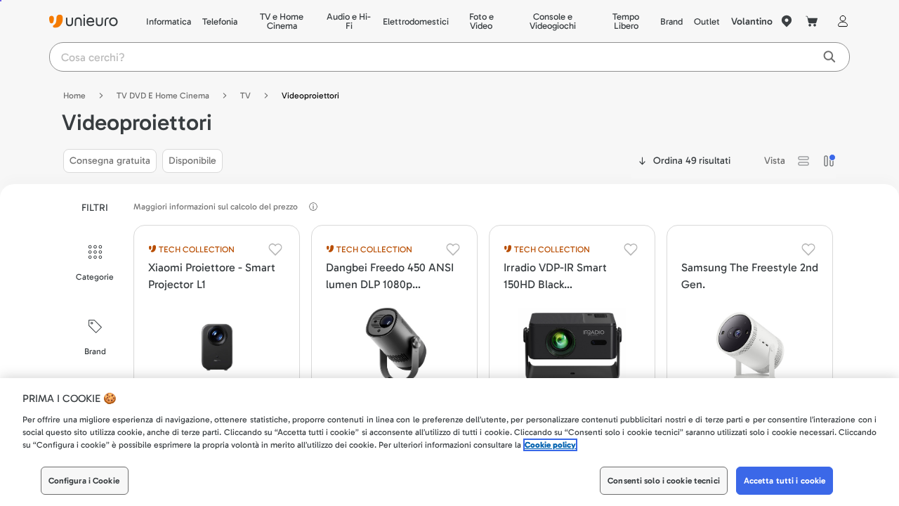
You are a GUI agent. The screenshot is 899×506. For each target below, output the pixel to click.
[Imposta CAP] (787, 21)
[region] (449, 442)
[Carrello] (812, 21)
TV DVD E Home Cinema (163, 95)
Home (74, 95)
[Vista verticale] (829, 161)
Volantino (752, 21)
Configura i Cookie (83, 481)
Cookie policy (550, 445)
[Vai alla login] (840, 21)
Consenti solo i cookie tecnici (664, 481)
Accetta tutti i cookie (785, 481)
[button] (803, 161)
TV (245, 95)
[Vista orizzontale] (803, 161)
